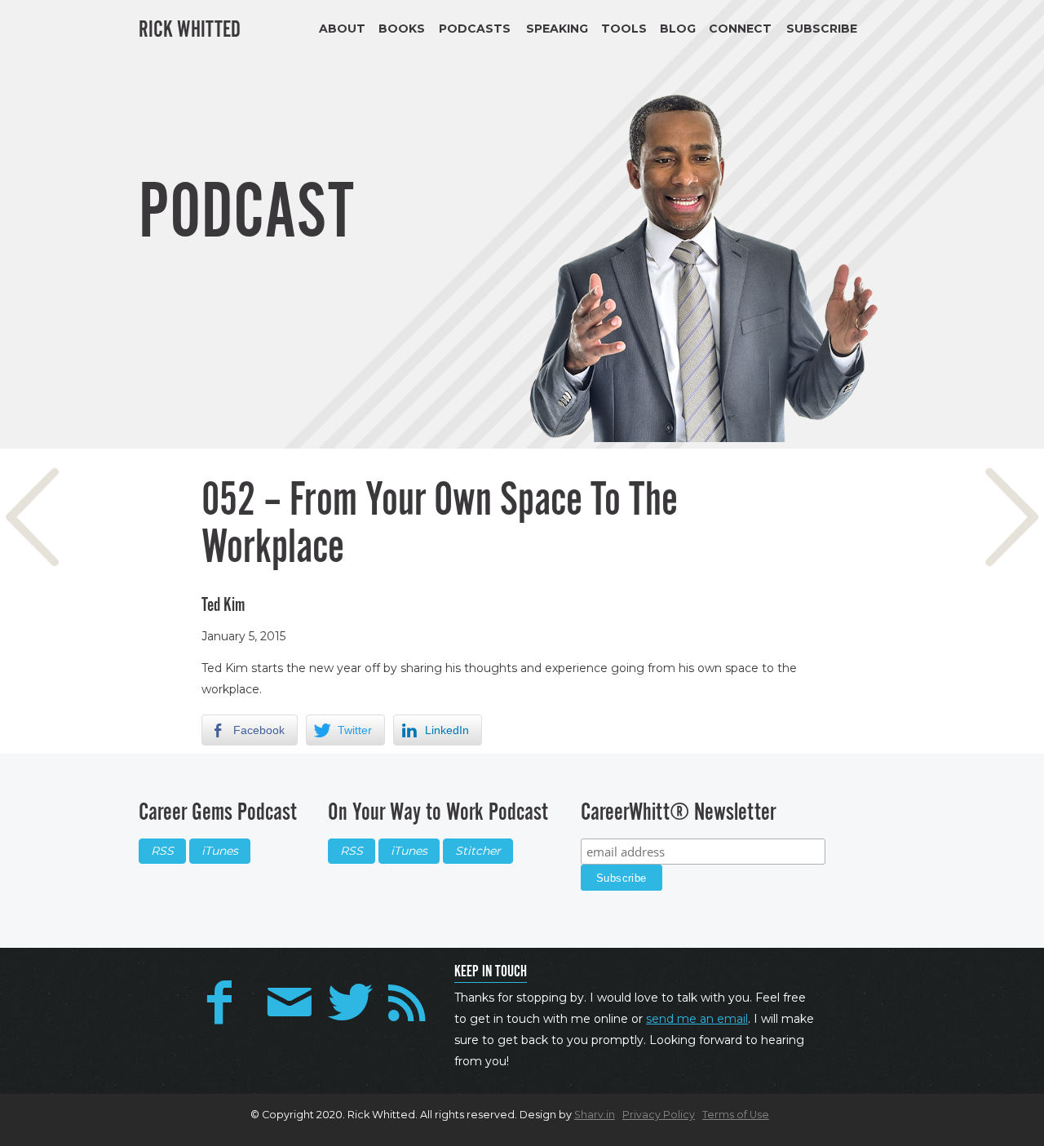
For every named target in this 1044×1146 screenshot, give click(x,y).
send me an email (697, 1018)
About (342, 28)
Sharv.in (594, 1114)
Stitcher (478, 850)
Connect (740, 28)
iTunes (219, 850)
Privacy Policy (658, 1114)
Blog (678, 28)
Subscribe (821, 28)
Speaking (557, 28)
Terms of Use (735, 1114)
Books (401, 28)
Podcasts (475, 28)
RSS (162, 850)
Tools (624, 28)
